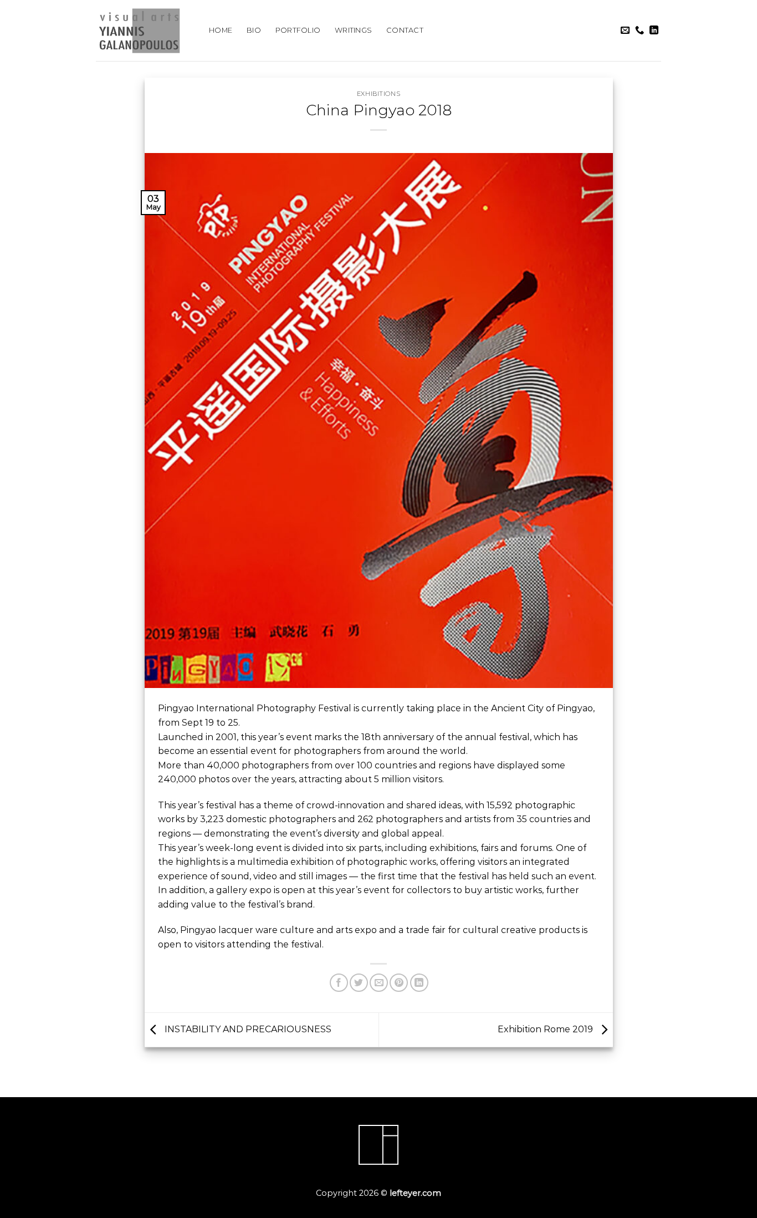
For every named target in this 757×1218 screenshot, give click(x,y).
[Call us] (639, 30)
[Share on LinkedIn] (419, 983)
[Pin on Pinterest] (399, 983)
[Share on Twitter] (359, 983)
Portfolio (297, 30)
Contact (404, 30)
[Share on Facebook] (339, 983)
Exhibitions (378, 94)
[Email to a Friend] (379, 983)
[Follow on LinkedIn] (653, 30)
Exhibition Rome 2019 (546, 1029)
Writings (353, 30)
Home (220, 30)
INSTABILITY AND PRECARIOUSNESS (246, 1029)
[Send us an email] (625, 30)
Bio (254, 30)
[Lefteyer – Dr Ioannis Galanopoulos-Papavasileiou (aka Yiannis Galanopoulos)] (144, 31)
